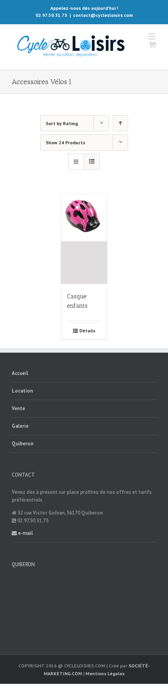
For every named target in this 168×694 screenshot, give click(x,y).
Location (22, 390)
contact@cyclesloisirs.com (103, 15)
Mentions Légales (105, 673)
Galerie (20, 426)
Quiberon (22, 443)
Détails (87, 331)
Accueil (20, 373)
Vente (18, 408)
